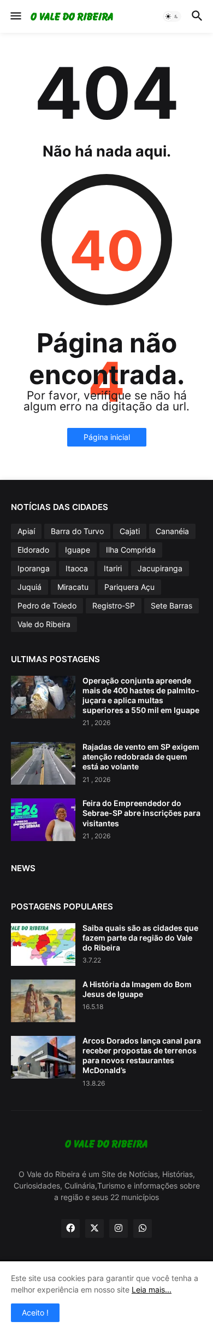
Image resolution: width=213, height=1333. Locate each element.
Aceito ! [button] (35, 1312)
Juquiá (29, 587)
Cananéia (172, 531)
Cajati (130, 531)
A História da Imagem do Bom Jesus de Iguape (137, 989)
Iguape (77, 549)
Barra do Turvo (77, 531)
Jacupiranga (160, 568)
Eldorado (33, 549)
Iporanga (33, 568)
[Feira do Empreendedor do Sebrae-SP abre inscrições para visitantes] (43, 819)
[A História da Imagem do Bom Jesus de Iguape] (43, 1001)
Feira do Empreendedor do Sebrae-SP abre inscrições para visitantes (141, 812)
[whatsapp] (142, 1228)
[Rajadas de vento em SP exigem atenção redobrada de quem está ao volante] (43, 763)
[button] (15, 16)
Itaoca (77, 568)
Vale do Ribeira (43, 624)
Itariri (113, 568)
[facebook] (70, 1228)
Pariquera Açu (129, 587)
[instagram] (118, 1228)
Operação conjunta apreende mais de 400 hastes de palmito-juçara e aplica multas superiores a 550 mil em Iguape (140, 695)
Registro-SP (113, 605)
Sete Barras (171, 605)
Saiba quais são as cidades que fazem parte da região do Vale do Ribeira (140, 937)
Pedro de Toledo (46, 605)
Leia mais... (151, 1289)
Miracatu (72, 587)
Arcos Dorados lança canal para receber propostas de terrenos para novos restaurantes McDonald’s (141, 1055)
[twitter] (94, 1228)
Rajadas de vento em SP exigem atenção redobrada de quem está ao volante (140, 756)
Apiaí (26, 531)
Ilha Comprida (131, 549)
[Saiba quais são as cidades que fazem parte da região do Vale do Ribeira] (43, 944)
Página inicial (107, 437)
